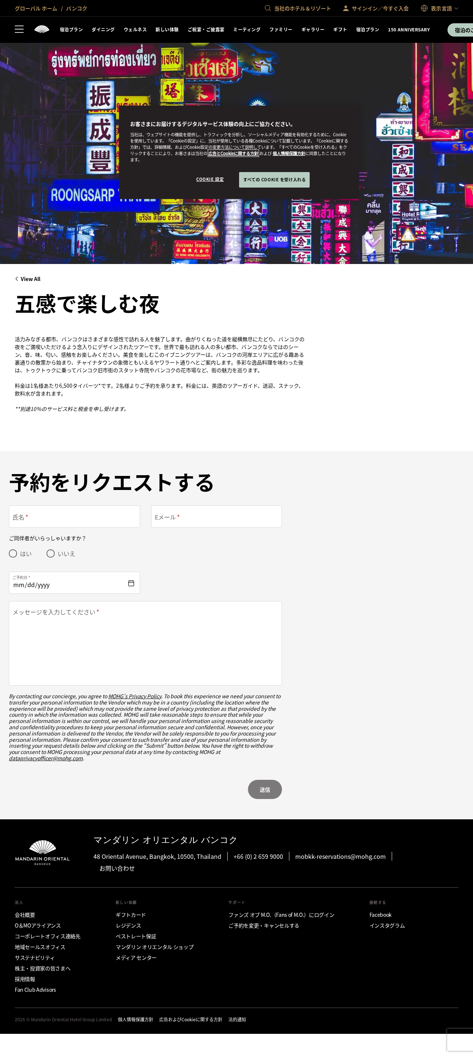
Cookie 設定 (210, 179)
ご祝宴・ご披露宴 (206, 29)
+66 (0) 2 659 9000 (258, 856)
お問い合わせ (117, 868)
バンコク (76, 8)
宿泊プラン (71, 29)
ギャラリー (313, 29)
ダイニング (103, 29)
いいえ (66, 553)
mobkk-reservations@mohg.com (340, 856)
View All (30, 279)
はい (26, 553)
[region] (239, 152)
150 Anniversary (409, 29)
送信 (265, 789)
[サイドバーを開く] (19, 30)
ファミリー (280, 29)
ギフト (340, 29)
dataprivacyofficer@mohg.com (46, 758)
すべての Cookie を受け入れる (274, 179)
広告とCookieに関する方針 (233, 153)
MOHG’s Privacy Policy (134, 696)
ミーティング (247, 29)
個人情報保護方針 (289, 153)
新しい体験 (167, 29)
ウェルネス (135, 29)
